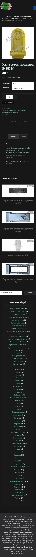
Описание (13, 137)
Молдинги (18, 478)
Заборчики (18, 421)
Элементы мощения (17, 481)
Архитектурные (17, 361)
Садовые (17, 455)
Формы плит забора (17, 398)
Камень (18, 473)
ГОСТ (18, 475)
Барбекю (18, 406)
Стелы (18, 110)
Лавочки (18, 372)
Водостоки (18, 490)
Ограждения (17, 415)
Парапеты (18, 424)
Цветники (17, 452)
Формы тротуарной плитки (18, 339)
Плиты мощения (18, 443)
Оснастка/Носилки (18, 314)
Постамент (18, 446)
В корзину (9, 102)
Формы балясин (18, 320)
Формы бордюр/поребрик (18, 317)
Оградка (18, 441)
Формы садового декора (18, 336)
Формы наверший (18, 328)
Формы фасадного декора (18, 345)
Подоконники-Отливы (17, 432)
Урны (18, 353)
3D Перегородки (18, 356)
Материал (6, 83)
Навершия (18, 395)
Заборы (17, 389)
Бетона (8, 115)
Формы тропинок (18, 326)
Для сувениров (18, 387)
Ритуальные (12, 110)
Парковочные (18, 426)
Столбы (18, 400)
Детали (23, 137)
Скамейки (18, 375)
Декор (18, 383)
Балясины (18, 418)
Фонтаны (18, 381)
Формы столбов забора (18, 342)
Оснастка (6, 88)
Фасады (17, 470)
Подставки (18, 392)
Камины (18, 404)
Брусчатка (18, 487)
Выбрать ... (19, 207)
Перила (18, 429)
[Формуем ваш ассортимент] (6, 6)
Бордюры (18, 484)
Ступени (18, 501)
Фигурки (18, 460)
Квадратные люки (18, 412)
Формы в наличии (17, 309)
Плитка (17, 498)
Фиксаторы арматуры (18, 467)
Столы (18, 378)
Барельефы (18, 367)
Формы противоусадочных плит (19, 331)
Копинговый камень (18, 495)
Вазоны (18, 369)
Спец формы (17, 464)
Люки (18, 409)
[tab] (13, 136)
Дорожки (18, 458)
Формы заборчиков (18, 323)
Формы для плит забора (18, 311)
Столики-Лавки (18, 438)
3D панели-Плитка (17, 358)
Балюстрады (18, 364)
